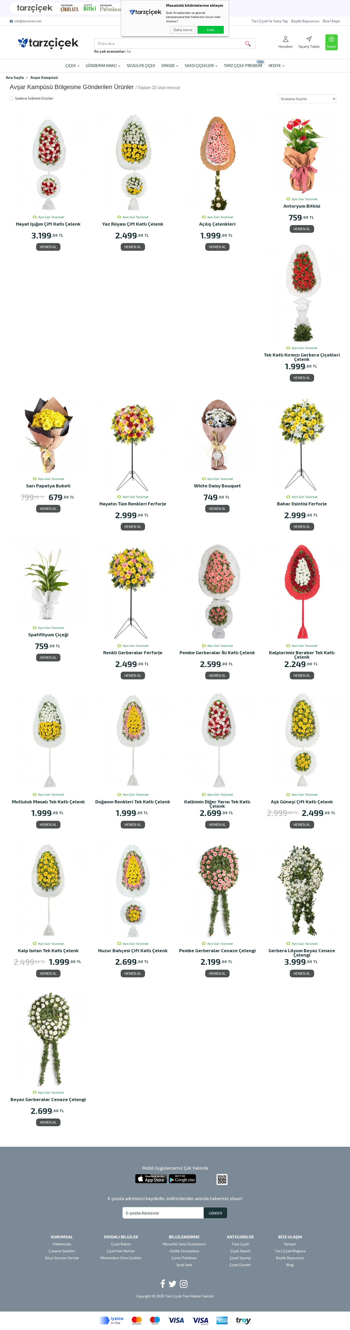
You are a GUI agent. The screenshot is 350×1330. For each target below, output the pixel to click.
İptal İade (184, 1264)
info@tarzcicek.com (28, 21)
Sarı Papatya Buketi (48, 486)
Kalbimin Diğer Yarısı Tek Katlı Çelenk (217, 803)
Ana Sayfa (15, 77)
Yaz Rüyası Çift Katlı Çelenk (132, 224)
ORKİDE (168, 65)
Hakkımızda (62, 1244)
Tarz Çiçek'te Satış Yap (269, 21)
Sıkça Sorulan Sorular (62, 1258)
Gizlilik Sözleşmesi (184, 1251)
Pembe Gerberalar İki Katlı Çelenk (217, 652)
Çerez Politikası (184, 1258)
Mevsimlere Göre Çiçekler (121, 1258)
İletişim (290, 1244)
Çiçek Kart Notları (121, 1251)
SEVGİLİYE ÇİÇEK (141, 65)
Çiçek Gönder (240, 1264)
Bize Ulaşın (331, 21)
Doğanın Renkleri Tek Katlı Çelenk (132, 801)
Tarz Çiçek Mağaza (290, 1251)
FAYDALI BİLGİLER (121, 1236)
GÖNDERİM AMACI (101, 65)
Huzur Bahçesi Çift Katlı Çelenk (133, 950)
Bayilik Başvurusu (305, 21)
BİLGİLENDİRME (184, 1236)
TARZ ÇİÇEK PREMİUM (243, 64)
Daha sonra (183, 29)
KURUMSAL (62, 1236)
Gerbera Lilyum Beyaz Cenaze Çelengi (302, 952)
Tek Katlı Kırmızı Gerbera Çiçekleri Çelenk (302, 357)
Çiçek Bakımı (121, 1244)
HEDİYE (274, 65)
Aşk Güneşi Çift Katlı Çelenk (302, 801)
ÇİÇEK (71, 65)
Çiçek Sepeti (240, 1251)
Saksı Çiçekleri (138, 51)
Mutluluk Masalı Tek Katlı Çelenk (48, 801)
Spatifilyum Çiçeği (48, 634)
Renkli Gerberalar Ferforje (132, 652)
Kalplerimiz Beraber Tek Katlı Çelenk (302, 654)
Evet (210, 29)
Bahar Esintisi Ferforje (302, 504)
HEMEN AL (48, 247)
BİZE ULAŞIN (290, 1236)
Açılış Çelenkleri (217, 224)
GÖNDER (215, 1213)
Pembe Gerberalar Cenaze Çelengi (217, 950)
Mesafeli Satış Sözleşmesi (184, 1244)
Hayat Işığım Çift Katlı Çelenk (48, 224)
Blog (290, 1264)
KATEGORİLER (240, 1236)
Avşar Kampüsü (44, 77)
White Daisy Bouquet (217, 486)
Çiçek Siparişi (240, 1258)
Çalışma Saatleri (62, 1251)
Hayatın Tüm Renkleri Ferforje (132, 504)
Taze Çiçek (240, 1244)
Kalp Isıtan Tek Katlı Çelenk (48, 950)
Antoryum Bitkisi (301, 206)
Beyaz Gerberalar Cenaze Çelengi (48, 1099)
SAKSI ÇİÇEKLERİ (199, 65)
